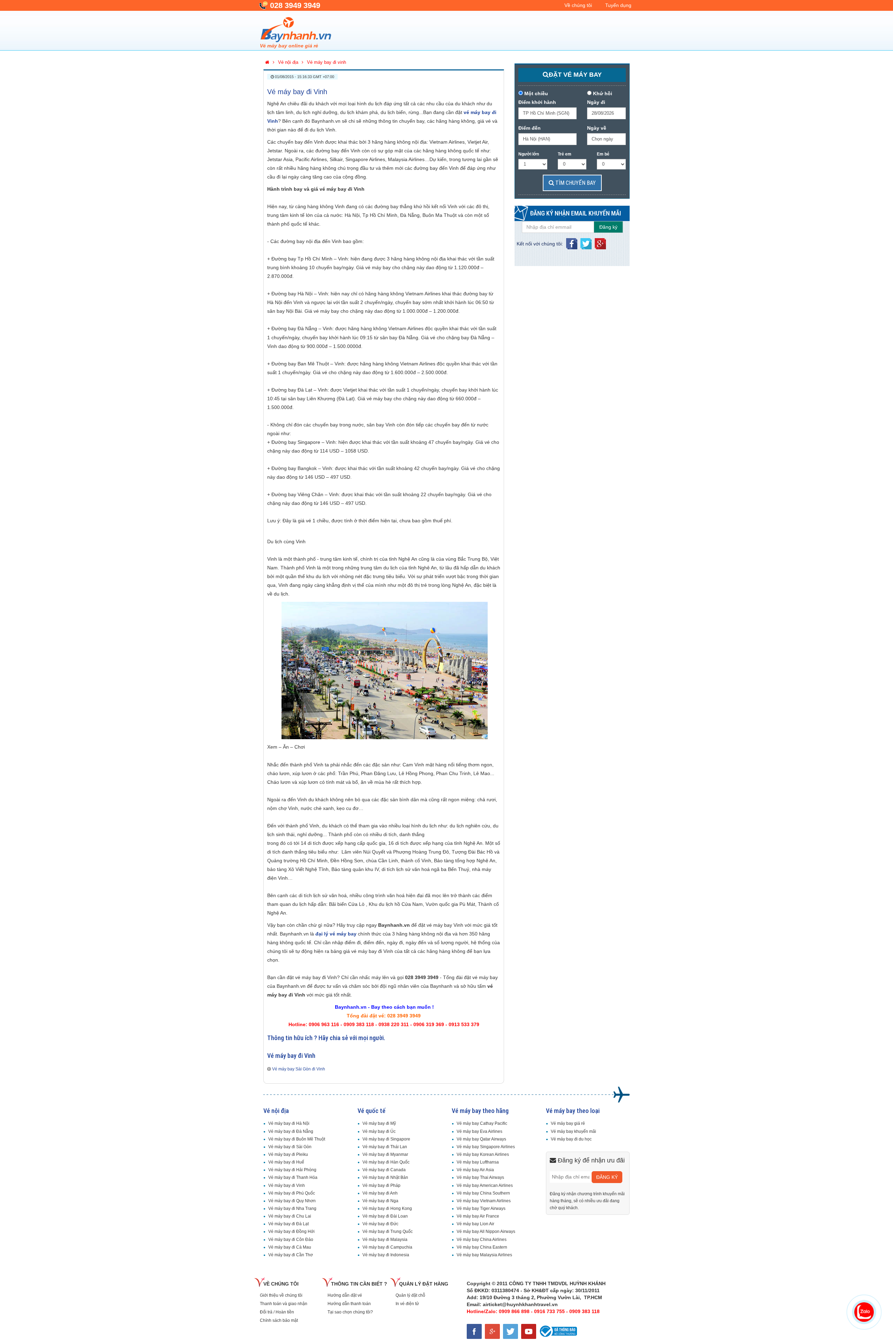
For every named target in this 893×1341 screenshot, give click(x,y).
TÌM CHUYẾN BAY (575, 183)
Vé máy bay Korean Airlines (483, 1154)
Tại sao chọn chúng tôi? (350, 1312)
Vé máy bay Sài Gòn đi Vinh (298, 1069)
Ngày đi (596, 102)
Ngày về (596, 128)
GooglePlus (600, 241)
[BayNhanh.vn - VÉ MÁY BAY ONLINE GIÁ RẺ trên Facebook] (476, 1330)
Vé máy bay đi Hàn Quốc (386, 1162)
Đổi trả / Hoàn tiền (277, 1312)
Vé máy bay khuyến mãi (573, 1131)
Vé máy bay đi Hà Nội (288, 1123)
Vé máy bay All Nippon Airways (486, 1231)
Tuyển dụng (618, 5)
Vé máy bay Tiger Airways (481, 1208)
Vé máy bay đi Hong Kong (387, 1208)
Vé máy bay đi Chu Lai (289, 1216)
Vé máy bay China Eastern (482, 1247)
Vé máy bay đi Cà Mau (289, 1247)
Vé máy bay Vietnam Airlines (484, 1200)
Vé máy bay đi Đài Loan (385, 1216)
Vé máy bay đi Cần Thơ (290, 1254)
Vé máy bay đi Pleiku (288, 1154)
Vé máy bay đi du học (571, 1139)
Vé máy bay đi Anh (380, 1193)
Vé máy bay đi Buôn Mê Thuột (296, 1139)
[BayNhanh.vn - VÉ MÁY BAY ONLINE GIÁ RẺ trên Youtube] (529, 1330)
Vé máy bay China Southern (483, 1193)
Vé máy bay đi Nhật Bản (385, 1177)
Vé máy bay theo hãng (480, 1110)
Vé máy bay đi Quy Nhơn (292, 1200)
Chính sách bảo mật (279, 1320)
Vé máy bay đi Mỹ (379, 1123)
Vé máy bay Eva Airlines (479, 1131)
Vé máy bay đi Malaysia (384, 1239)
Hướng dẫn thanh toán (349, 1303)
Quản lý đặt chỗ (410, 1295)
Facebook (571, 241)
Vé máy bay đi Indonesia (385, 1254)
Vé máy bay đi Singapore (386, 1139)
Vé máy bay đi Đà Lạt (288, 1223)
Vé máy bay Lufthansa (478, 1162)
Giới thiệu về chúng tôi (281, 1295)
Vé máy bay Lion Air (475, 1223)
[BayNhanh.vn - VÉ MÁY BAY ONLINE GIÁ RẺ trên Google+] (494, 1330)
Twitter (586, 241)
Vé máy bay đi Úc (379, 1131)
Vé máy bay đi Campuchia (387, 1247)
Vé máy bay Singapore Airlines (486, 1146)
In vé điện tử (407, 1303)
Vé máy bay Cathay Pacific (482, 1123)
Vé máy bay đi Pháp (381, 1185)
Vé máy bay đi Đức (380, 1223)
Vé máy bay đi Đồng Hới (291, 1231)
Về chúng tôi (578, 5)
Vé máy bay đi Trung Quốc (387, 1231)
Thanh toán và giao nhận (283, 1303)
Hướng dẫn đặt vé (345, 1295)
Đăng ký (608, 227)
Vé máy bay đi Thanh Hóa (292, 1177)
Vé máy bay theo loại (573, 1110)
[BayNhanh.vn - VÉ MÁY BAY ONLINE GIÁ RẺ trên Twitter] (512, 1330)
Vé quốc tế (371, 1110)
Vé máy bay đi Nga (380, 1200)
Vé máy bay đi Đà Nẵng (290, 1131)
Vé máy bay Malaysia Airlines (484, 1254)
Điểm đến (529, 128)
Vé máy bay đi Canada (384, 1169)
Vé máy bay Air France (478, 1216)
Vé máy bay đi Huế (286, 1162)
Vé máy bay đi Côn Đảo (290, 1239)
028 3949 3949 (295, 5)
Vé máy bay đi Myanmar (385, 1154)
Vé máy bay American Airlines (485, 1185)
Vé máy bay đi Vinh (297, 92)
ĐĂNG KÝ (607, 1177)
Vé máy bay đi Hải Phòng (292, 1169)
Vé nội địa (276, 1110)
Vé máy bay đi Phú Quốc (291, 1193)
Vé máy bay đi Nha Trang (292, 1208)
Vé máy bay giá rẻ (568, 1123)
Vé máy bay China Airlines (481, 1239)
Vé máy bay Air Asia (475, 1169)
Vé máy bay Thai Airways (480, 1177)
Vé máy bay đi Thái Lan (384, 1146)
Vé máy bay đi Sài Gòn (290, 1146)
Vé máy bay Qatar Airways (481, 1139)
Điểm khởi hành (537, 102)
